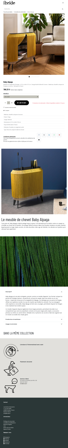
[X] (44, 135)
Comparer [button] (7, 110)
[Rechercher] (63, 8)
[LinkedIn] (49, 135)
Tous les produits (7, 12)
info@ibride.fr (23, 408)
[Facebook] (39, 135)
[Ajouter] (12, 102)
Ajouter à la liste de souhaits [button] (10, 107)
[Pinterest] (59, 135)
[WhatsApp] (54, 135)
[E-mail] (39, 140)
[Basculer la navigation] (63, 2)
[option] (34, 347)
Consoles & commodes (20, 12)
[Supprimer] (5, 102)
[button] (6, 76)
